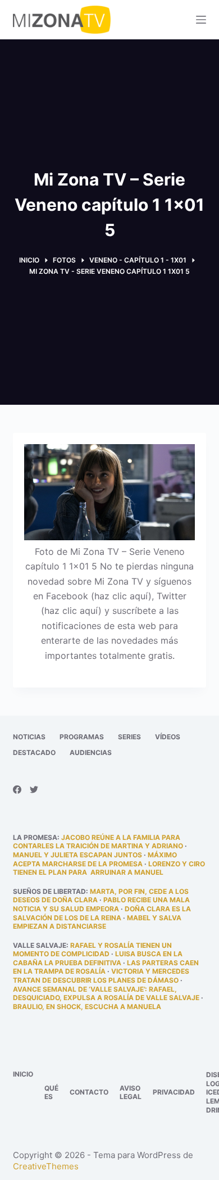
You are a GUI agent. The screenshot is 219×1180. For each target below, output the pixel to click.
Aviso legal (131, 1092)
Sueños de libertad (49, 891)
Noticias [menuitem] (29, 737)
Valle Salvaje (39, 945)
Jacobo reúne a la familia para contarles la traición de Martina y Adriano (98, 842)
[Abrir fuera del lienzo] (201, 20)
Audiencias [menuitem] (91, 752)
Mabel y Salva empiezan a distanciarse (97, 922)
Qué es (51, 1092)
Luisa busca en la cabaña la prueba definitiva (97, 958)
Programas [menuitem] (82, 737)
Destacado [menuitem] (34, 752)
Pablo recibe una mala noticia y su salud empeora (101, 904)
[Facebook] (17, 789)
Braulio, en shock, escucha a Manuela (87, 1006)
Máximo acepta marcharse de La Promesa (95, 859)
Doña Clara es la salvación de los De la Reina (102, 913)
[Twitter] (34, 789)
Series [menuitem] (129, 737)
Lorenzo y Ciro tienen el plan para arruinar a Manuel (109, 868)
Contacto (89, 1092)
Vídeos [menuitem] (167, 737)
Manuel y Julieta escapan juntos (77, 855)
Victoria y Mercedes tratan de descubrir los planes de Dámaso (101, 975)
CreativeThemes (46, 1166)
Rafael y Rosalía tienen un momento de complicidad (92, 950)
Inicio (23, 1074)
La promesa (35, 837)
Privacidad (174, 1092)
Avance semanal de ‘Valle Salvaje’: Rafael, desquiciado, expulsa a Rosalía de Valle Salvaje (106, 993)
